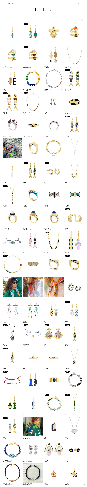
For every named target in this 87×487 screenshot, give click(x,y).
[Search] (78, 3)
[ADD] (62, 63)
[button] (77, 20)
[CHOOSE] (20, 40)
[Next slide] (20, 32)
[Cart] (83, 3)
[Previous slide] (4, 32)
